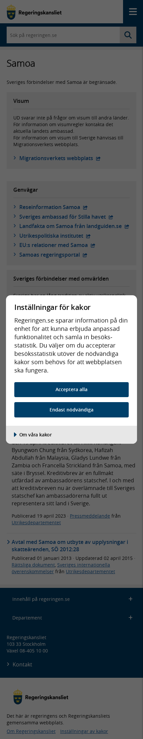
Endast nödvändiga (71, 409)
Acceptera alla (71, 389)
